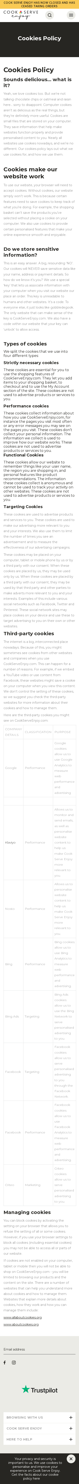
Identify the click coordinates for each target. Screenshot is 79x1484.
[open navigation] (71, 15)
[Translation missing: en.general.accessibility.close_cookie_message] (71, 1458)
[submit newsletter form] (73, 1350)
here (43, 1478)
